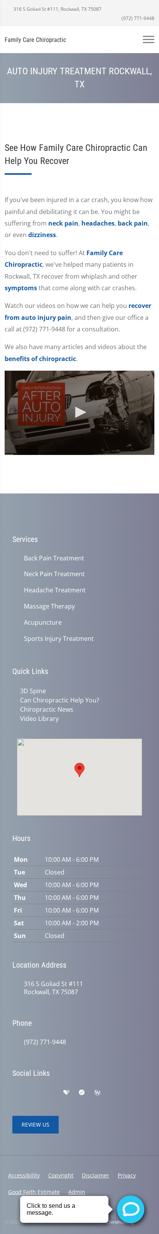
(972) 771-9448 (137, 18)
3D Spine (33, 691)
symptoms (21, 288)
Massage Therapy (49, 606)
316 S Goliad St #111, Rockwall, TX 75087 (56, 9)
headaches (98, 223)
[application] (79, 413)
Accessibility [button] (24, 1175)
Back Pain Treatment (54, 558)
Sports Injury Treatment (59, 639)
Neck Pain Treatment (54, 574)
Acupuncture (43, 623)
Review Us (35, 1124)
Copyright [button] (60, 1175)
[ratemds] (82, 1092)
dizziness (42, 235)
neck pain (63, 223)
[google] (16, 1092)
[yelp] (50, 1092)
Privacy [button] (127, 1175)
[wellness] (97, 1092)
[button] (79, 412)
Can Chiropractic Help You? (59, 700)
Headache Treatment (55, 590)
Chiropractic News (46, 709)
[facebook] (33, 1092)
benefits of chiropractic (40, 358)
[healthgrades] (66, 1092)
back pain (133, 223)
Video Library (39, 718)
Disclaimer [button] (95, 1175)
